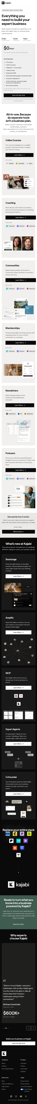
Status (4, 1089)
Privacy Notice (25, 1084)
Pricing (23, 1066)
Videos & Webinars (7, 1084)
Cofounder (24, 1069)
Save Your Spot (18, 924)
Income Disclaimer (26, 1086)
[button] (28, 1028)
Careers (4, 1066)
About (4, 1063)
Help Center (5, 1086)
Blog (3, 1081)
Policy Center (25, 1081)
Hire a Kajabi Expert (7, 1069)
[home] (6, 3)
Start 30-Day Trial (18, 95)
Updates (23, 1071)
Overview (23, 1063)
